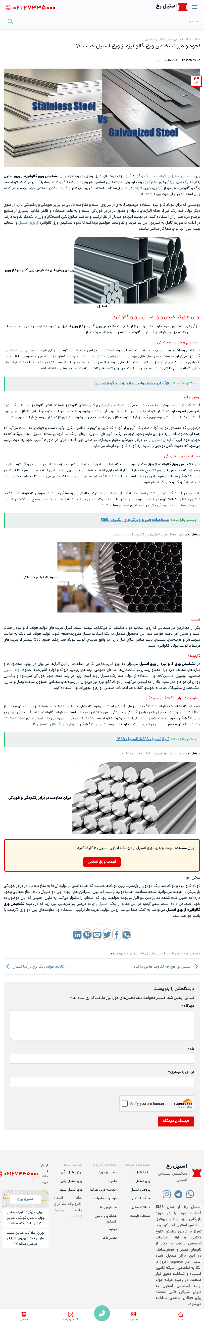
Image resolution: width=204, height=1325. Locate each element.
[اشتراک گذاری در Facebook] (116, 934)
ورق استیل (26, 223)
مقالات (196, 40)
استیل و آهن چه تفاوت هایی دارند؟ (149, 753)
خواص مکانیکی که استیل (99, 356)
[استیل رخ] (182, 7)
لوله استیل (12, 670)
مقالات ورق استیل (155, 40)
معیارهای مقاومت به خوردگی (178, 505)
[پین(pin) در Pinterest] (87, 934)
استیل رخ (100, 904)
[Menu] (195, 7)
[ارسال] (10, 21)
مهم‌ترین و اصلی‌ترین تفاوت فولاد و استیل (144, 534)
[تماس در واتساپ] (190, 1194)
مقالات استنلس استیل (179, 40)
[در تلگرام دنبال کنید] (178, 1194)
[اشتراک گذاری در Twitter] (106, 934)
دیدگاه (187, 1006)
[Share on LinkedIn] (77, 934)
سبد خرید (23, 1320)
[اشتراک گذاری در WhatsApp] (126, 934)
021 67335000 (102, 1313)
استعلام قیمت (70, 1320)
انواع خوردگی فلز (64, 724)
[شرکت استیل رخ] (196, 1173)
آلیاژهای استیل (163, 440)
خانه (180, 1320)
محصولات (133, 1320)
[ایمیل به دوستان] (97, 934)
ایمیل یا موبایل (181, 1072)
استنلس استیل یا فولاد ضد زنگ (168, 176)
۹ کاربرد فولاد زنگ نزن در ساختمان (40, 967)
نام (191, 1049)
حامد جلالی (161, 61)
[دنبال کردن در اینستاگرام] (167, 1194)
